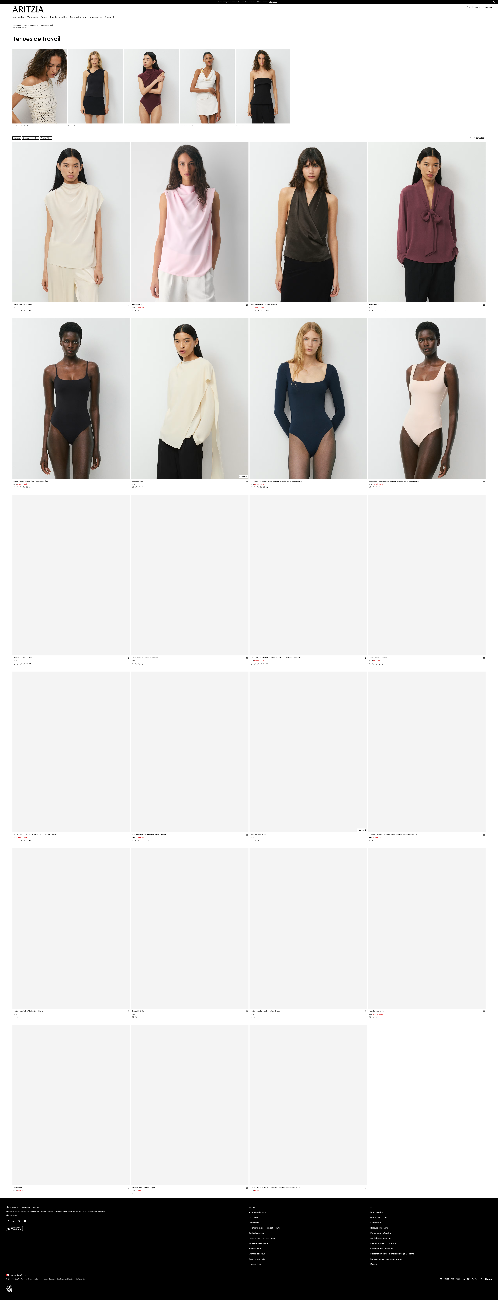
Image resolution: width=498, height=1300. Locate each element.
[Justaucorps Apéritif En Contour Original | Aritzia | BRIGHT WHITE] (17, 1017)
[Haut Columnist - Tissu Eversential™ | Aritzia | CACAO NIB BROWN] (142, 663)
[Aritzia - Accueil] (28, 9)
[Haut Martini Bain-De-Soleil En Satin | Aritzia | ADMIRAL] (257, 310)
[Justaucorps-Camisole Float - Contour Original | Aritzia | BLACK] (14, 487)
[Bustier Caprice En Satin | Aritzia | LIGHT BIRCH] (376, 663)
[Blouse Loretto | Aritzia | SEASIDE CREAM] (133, 487)
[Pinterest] (19, 1221)
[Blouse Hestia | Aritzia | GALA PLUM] (370, 310)
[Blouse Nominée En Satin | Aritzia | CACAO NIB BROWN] (27, 310)
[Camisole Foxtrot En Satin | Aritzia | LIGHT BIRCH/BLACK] (17, 663)
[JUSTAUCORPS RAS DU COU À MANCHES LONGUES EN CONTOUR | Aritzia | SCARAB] (382, 840)
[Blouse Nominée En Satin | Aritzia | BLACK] (17, 310)
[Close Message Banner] (494, 2)
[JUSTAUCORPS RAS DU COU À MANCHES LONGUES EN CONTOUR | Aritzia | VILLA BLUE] (370, 840)
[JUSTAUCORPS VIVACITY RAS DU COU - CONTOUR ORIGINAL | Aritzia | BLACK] (20, 840)
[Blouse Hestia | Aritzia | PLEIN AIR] (379, 310)
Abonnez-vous (11, 1215)
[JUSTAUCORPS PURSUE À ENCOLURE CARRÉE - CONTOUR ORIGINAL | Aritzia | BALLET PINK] (370, 487)
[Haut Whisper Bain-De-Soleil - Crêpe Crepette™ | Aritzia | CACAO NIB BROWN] (139, 840)
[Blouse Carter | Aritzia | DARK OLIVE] (136, 310)
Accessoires (96, 17)
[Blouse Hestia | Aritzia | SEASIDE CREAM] (373, 310)
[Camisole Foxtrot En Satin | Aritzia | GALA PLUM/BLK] (14, 663)
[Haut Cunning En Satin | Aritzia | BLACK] (370, 1017)
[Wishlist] (473, 7)
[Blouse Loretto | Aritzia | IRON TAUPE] (142, 487)
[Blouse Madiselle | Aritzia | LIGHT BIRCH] (133, 1017)
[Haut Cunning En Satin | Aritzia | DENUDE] (376, 1017)
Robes (44, 17)
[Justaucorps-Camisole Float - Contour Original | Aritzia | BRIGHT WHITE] (20, 487)
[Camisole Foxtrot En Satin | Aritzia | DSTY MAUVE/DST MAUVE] (23, 663)
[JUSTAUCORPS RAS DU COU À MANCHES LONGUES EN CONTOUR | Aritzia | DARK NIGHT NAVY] (379, 840)
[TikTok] (7, 1221)
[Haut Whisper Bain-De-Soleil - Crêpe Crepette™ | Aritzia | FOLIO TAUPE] (136, 840)
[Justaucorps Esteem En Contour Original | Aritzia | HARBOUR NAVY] (251, 1017)
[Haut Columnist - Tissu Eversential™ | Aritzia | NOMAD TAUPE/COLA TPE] (133, 663)
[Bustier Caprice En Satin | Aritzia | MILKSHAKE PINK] (379, 663)
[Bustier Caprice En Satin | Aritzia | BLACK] (370, 663)
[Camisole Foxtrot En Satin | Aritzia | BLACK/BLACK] (27, 663)
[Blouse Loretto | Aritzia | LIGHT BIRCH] (139, 487)
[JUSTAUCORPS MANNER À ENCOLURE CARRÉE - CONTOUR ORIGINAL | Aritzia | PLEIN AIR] (260, 663)
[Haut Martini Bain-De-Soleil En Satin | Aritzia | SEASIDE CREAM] (264, 310)
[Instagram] (13, 1221)
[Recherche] (463, 7)
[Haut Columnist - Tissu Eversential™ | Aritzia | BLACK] (136, 663)
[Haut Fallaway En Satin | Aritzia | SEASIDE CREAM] (254, 840)
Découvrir (110, 17)
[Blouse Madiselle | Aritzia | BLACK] (136, 1017)
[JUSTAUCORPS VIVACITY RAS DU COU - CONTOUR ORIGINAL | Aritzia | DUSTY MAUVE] (17, 840)
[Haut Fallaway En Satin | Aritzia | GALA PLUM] (251, 840)
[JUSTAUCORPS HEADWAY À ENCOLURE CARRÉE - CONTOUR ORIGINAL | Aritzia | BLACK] (257, 487)
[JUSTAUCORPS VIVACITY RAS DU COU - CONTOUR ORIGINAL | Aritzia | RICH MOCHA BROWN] (14, 840)
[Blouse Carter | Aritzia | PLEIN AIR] (145, 310)
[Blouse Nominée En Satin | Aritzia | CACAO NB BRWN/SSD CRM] (23, 310)
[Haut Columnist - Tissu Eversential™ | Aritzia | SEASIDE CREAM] (139, 663)
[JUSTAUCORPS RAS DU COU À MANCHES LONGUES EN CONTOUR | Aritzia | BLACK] (373, 840)
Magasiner (273, 2)
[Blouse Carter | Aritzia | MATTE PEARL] (142, 310)
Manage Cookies (49, 1279)
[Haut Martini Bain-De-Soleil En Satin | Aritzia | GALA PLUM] (260, 310)
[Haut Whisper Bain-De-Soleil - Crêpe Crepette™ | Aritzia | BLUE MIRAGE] (133, 840)
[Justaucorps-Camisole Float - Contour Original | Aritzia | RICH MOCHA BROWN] (27, 487)
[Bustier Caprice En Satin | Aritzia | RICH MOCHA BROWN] (373, 663)
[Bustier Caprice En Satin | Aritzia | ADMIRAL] (382, 663)
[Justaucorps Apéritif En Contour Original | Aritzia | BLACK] (14, 1017)
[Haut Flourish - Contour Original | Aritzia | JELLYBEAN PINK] (133, 1193)
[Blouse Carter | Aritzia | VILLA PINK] (133, 310)
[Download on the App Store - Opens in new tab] (91, 1228)
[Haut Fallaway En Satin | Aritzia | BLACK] (257, 840)
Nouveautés (18, 17)
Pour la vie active (58, 17)
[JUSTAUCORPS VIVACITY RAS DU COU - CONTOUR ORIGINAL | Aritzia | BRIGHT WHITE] (23, 840)
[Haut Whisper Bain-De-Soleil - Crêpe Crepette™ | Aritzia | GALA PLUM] (142, 840)
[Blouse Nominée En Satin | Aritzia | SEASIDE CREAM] (14, 310)
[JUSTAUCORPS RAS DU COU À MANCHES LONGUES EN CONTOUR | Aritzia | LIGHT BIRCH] (376, 840)
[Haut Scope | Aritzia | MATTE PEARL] (14, 1193)
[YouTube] (24, 1221)
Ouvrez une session (483, 7)
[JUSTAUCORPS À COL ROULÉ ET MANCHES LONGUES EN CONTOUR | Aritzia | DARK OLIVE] (251, 1193)
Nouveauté (243, 476)
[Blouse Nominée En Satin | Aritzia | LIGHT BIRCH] (20, 310)
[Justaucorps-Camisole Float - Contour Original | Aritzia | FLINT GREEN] (17, 487)
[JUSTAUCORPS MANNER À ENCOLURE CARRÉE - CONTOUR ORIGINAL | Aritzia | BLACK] (251, 663)
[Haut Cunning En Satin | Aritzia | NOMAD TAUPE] (373, 1017)
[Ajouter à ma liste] (128, 304)
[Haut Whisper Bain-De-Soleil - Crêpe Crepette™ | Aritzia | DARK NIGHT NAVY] (145, 840)
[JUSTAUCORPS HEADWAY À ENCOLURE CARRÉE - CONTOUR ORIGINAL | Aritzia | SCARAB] (264, 487)
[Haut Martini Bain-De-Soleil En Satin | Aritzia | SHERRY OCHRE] (254, 310)
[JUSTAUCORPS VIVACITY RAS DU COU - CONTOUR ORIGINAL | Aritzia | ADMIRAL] (27, 840)
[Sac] (468, 7)
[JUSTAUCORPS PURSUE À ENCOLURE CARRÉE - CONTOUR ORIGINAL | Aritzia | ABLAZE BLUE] (379, 487)
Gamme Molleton (78, 17)
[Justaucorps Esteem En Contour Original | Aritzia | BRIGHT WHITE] (254, 1017)
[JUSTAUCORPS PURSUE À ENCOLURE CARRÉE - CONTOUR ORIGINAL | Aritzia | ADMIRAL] (373, 487)
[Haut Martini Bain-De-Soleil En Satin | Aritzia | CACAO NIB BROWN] (251, 310)
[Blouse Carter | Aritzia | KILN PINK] (139, 310)
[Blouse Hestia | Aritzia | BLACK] (376, 310)
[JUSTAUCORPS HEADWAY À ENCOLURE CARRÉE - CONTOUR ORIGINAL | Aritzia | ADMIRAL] (251, 487)
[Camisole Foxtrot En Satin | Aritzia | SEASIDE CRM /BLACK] (20, 663)
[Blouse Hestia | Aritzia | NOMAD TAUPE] (382, 310)
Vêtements (32, 17)
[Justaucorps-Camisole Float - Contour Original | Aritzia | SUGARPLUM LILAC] (23, 487)
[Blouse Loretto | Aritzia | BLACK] (136, 487)
